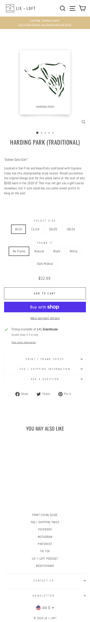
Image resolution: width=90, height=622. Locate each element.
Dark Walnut (45, 263)
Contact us (43, 580)
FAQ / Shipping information (45, 369)
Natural (39, 251)
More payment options (45, 318)
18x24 (70, 229)
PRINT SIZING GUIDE (45, 515)
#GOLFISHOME (45, 566)
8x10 (18, 229)
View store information (24, 342)
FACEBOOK (45, 529)
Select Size (45, 220)
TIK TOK (45, 551)
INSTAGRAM (45, 537)
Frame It (45, 242)
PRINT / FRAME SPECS (45, 359)
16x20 (53, 229)
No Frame (19, 251)
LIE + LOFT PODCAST (45, 559)
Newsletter (44, 595)
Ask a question (45, 379)
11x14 (35, 229)
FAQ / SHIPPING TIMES (45, 522)
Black (56, 251)
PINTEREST (45, 544)
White (74, 251)
